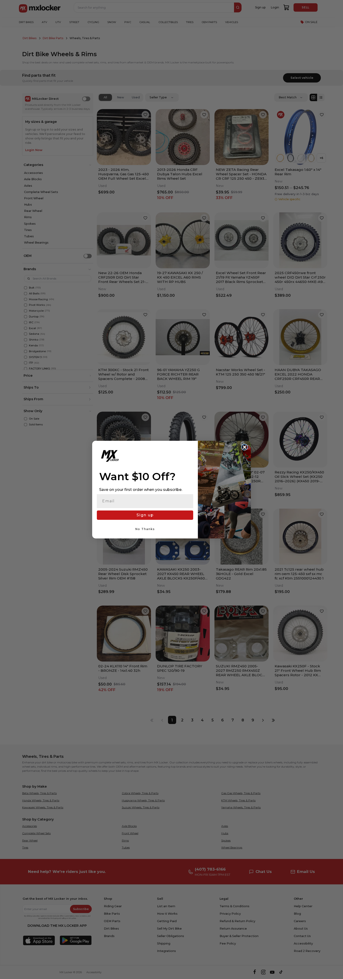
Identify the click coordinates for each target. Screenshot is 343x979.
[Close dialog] (244, 447)
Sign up (145, 515)
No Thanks (145, 529)
